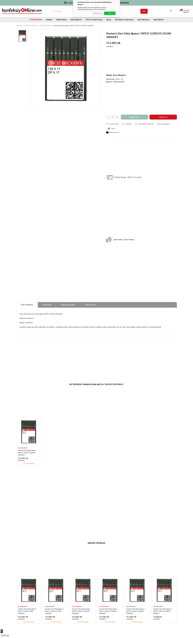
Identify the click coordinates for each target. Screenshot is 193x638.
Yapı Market (158, 19)
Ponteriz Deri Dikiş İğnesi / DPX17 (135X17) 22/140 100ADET (81, 611)
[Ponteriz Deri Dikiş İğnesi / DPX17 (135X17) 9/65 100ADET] (28, 590)
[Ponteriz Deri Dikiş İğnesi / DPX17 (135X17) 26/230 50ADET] (164, 590)
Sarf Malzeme (143, 19)
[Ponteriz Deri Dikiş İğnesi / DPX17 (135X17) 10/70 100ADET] (55, 590)
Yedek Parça (61, 19)
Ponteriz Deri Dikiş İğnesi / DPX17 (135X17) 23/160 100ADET (27, 452)
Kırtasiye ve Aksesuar (124, 19)
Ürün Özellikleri (27, 305)
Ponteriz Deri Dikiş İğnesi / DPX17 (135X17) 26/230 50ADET (162, 611)
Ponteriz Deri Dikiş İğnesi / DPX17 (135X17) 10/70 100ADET (54, 611)
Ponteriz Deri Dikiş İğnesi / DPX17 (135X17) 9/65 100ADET (27, 611)
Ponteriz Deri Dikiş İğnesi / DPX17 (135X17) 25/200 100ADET (135, 611)
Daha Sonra (97, 13)
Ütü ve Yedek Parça (94, 19)
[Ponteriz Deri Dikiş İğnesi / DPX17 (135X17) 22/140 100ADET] (82, 590)
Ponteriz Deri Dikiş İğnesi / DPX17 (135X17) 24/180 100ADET (108, 611)
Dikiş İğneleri (76, 19)
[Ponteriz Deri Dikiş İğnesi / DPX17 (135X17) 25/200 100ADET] (137, 590)
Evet (109, 13)
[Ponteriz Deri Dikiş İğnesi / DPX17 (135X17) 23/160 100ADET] (28, 432)
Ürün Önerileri (90, 305)
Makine (49, 19)
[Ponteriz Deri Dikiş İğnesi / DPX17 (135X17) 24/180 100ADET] (110, 590)
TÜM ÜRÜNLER (35, 19)
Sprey (108, 19)
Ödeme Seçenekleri (68, 305)
